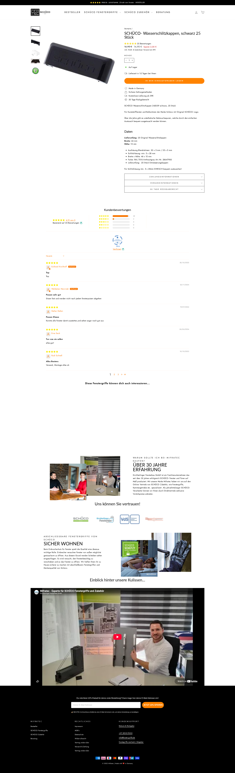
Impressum (79, 726)
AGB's (77, 730)
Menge (128, 55)
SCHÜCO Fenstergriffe (101, 12)
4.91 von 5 (70, 220)
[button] (130, 43)
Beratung (163, 12)
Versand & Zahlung (82, 746)
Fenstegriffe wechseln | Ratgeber (131, 742)
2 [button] (114, 374)
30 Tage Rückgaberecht (164, 189)
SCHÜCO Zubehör (137, 12)
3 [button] (118, 374)
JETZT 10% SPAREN (153, 705)
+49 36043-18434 (125, 733)
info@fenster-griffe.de (127, 737)
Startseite (127, 28)
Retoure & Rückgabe (126, 726)
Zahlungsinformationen (164, 177)
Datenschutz (79, 734)
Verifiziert (117, 249)
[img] (52, 263)
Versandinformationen (164, 183)
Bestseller (72, 12)
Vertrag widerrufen (82, 742)
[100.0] (117, 240)
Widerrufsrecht (80, 738)
